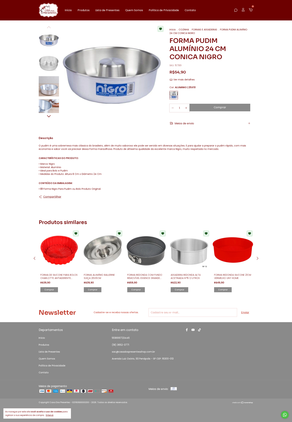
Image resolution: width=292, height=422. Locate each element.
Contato (190, 10)
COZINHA (184, 29)
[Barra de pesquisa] (235, 10)
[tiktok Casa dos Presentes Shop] (199, 330)
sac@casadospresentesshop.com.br (133, 351)
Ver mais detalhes (184, 79)
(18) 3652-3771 (120, 344)
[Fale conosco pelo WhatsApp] (285, 415)
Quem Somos (134, 10)
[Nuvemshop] (242, 403)
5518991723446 (121, 338)
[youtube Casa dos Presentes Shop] (193, 330)
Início (68, 10)
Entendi (49, 415)
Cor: (182, 87)
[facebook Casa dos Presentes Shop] (186, 330)
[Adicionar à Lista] (160, 29)
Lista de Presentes (107, 10)
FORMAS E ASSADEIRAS (204, 29)
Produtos (84, 10)
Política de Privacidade (164, 10)
